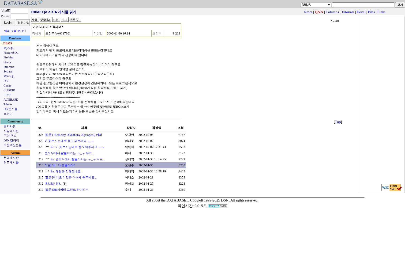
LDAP (7, 95)
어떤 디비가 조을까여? (60, 165)
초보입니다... (53, 183)
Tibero (8, 104)
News (308, 12)
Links (381, 12)
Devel (361, 12)
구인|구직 (10, 135)
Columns (332, 12)
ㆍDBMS (6, 43)
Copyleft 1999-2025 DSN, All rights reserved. (224, 200)
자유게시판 (11, 131)
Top (338, 122)
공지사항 (10, 126)
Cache (7, 85)
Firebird (9, 57)
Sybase (8, 71)
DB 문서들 (11, 109)
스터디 (8, 113)
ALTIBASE (11, 99)
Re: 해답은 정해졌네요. (65, 171)
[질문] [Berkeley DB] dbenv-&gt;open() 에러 (73, 135)
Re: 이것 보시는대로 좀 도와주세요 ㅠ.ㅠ (77, 147)
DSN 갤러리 (11, 140)
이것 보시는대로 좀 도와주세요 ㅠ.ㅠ (69, 141)
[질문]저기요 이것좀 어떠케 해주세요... (71, 177)
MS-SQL (9, 76)
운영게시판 (11, 157)
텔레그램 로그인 (15, 31)
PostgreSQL (11, 52)
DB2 (6, 81)
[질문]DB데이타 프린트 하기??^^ (66, 189)
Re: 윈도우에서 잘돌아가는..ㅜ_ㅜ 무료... (77, 159)
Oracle (8, 62)
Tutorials (347, 12)
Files (371, 12)
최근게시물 (11, 162)
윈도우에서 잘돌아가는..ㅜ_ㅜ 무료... (69, 153)
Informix (9, 66)
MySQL (9, 48)
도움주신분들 (13, 145)
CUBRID (9, 90)
